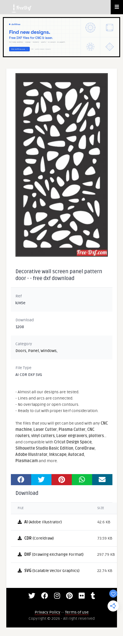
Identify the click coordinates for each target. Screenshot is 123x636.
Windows (49, 350)
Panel (33, 350)
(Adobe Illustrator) (43, 522)
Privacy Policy (47, 612)
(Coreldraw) (39, 538)
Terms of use (77, 612)
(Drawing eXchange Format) (54, 554)
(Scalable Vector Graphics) (52, 570)
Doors (20, 350)
